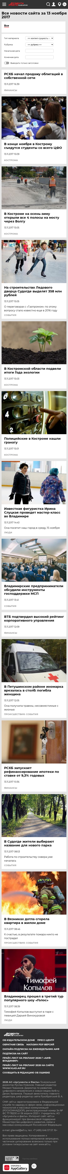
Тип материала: (11, 38)
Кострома (11, 160)
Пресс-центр (45, 1040)
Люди (8, 532)
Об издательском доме (19, 1040)
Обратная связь (13, 1044)
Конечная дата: (11, 57)
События (10, 315)
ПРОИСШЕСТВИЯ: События (21, 714)
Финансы (10, 90)
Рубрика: (8, 44)
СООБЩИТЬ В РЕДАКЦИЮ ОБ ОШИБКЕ (26, 1072)
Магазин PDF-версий (40, 1044)
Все (6, 25)
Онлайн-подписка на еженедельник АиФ (31, 1049)
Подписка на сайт (15, 1053)
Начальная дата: (12, 51)
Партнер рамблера (29, 1159)
